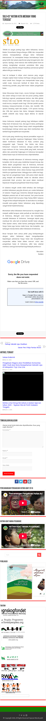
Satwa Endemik (9, 357)
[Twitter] (21, 481)
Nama (5, 451)
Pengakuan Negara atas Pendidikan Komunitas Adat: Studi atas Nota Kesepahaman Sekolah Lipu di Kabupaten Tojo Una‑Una (22, 365)
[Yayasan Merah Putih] (23, 4)
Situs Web (6, 465)
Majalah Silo (24, 23)
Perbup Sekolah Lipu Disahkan (16, 343)
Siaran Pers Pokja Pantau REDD (29, 346)
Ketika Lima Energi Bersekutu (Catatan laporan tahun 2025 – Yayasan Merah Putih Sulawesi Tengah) (22, 405)
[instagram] (29, 481)
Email (5, 458)
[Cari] (39, 555)
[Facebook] (17, 481)
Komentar (6, 430)
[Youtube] (25, 481)
